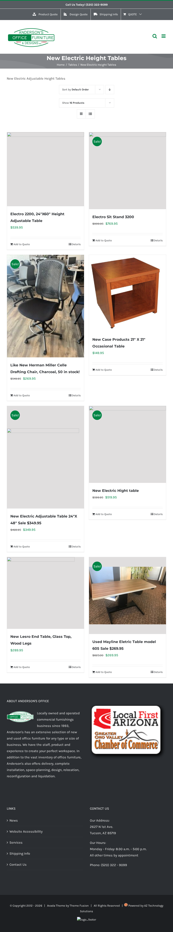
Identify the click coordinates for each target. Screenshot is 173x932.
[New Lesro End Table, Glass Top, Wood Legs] (45, 593)
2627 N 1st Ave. (101, 827)
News (13, 820)
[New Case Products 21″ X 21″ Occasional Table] (127, 293)
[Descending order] (109, 89)
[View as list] (90, 114)
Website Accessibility (26, 831)
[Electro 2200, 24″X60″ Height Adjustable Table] (45, 169)
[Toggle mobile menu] (164, 36)
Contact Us (18, 865)
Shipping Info (19, 853)
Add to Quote (22, 244)
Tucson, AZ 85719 (103, 833)
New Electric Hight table (115, 490)
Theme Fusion (79, 905)
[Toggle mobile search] (155, 36)
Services (16, 842)
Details (76, 244)
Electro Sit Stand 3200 (113, 217)
